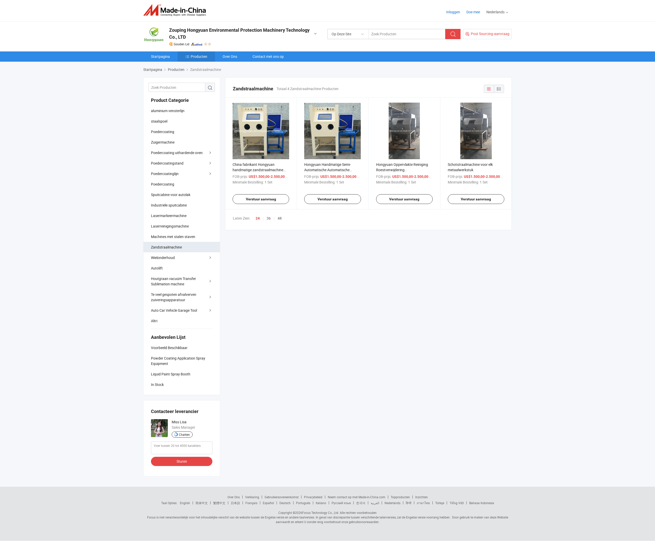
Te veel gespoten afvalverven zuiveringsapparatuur (173, 297)
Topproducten (400, 497)
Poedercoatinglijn (165, 173)
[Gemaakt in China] (176, 10)
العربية (375, 503)
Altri (154, 320)
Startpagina (160, 56)
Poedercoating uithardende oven (177, 152)
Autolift (157, 268)
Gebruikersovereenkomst (282, 497)
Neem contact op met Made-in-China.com (356, 497)
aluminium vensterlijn (167, 110)
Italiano (321, 503)
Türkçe (439, 503)
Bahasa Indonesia (481, 503)
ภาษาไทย (423, 503)
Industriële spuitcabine (169, 205)
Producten (199, 56)
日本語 (235, 503)
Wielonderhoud (163, 257)
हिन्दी (408, 503)
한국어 (360, 503)
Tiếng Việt (457, 503)
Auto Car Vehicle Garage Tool (174, 310)
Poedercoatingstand (167, 163)
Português (303, 503)
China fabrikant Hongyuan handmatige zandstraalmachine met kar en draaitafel (258, 170)
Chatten (184, 434)
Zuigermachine (162, 142)
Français (251, 503)
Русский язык (341, 503)
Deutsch (285, 503)
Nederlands (392, 503)
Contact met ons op (268, 56)
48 (280, 218)
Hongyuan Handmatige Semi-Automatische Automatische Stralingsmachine (327, 170)
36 (269, 218)
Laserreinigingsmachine (170, 226)
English (185, 503)
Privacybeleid (313, 497)
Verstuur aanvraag (261, 199)
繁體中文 (219, 503)
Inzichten (421, 497)
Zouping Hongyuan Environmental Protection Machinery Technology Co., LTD (239, 33)
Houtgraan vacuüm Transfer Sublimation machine (173, 281)
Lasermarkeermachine (169, 215)
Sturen (182, 461)
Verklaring (252, 497)
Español (268, 503)
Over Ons (230, 56)
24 (258, 218)
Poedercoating (162, 131)
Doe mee (473, 11)
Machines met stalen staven (173, 236)
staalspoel (159, 121)
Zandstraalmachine (166, 247)
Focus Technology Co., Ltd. (320, 513)
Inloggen (453, 11)
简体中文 (201, 503)
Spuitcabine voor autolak (170, 194)
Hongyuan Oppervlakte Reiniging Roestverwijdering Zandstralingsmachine (402, 170)
